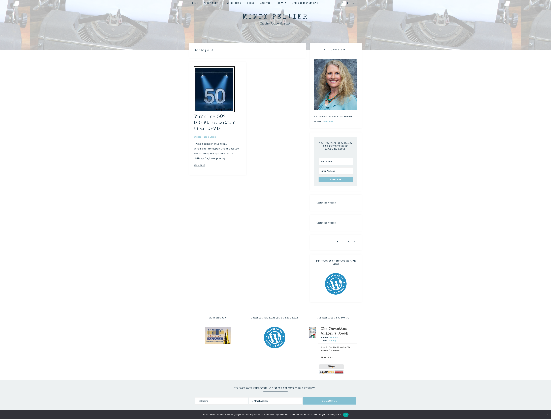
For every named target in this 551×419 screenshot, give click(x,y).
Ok (346, 414)
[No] (547, 414)
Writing (332, 340)
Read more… (330, 121)
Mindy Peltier (275, 17)
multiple (333, 337)
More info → (327, 357)
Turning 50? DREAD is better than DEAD (215, 122)
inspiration (209, 137)
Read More (199, 165)
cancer (198, 137)
